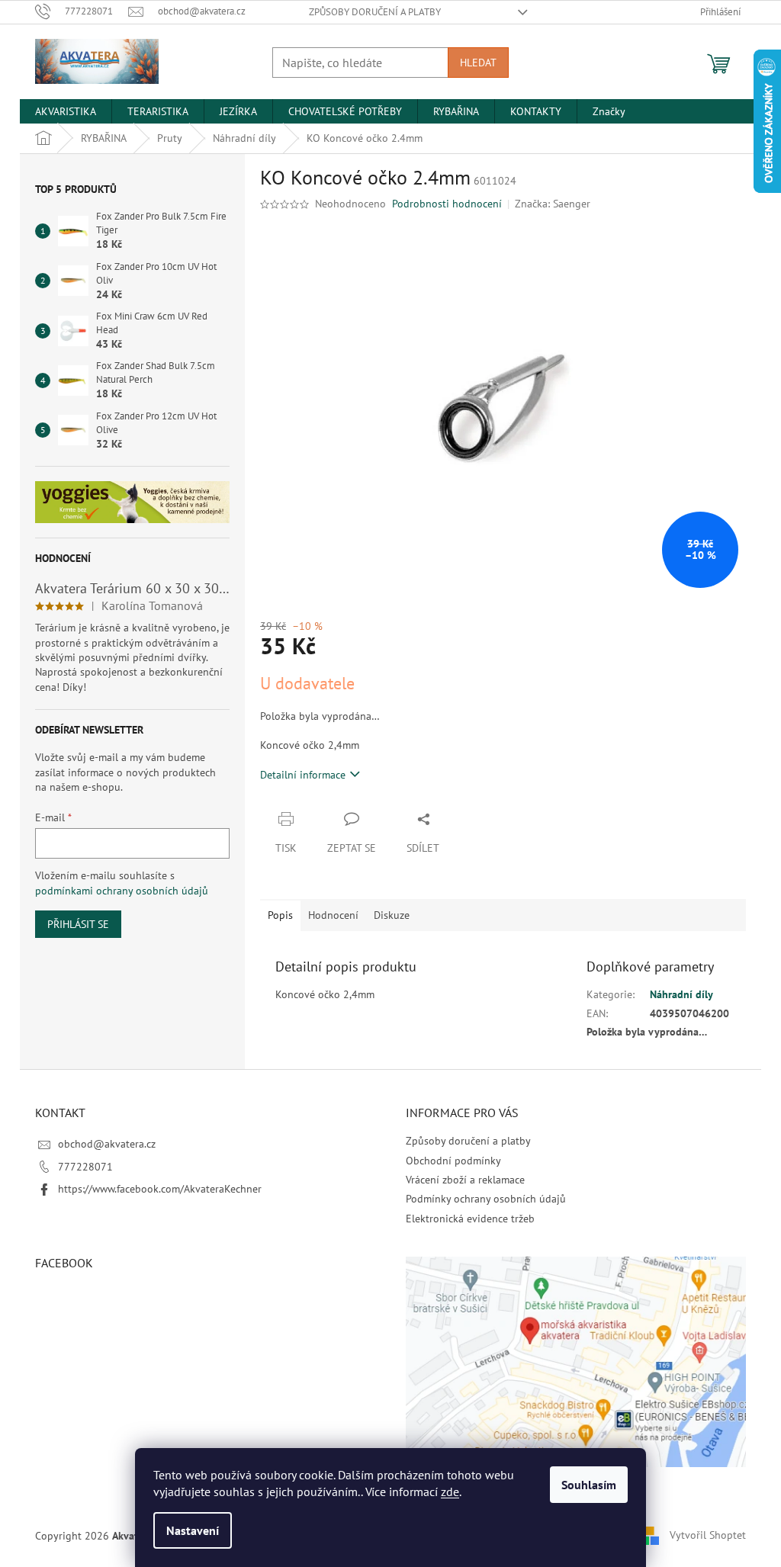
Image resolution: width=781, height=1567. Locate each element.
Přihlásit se (78, 924)
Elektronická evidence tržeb (470, 1218)
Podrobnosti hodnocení (447, 203)
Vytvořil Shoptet (708, 1535)
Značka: (552, 203)
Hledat (478, 62)
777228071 (85, 1167)
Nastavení (192, 1530)
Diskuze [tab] (392, 915)
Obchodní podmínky (453, 1160)
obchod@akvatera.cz (107, 1144)
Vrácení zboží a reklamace (465, 1179)
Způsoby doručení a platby (375, 11)
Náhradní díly (681, 994)
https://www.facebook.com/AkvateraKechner (160, 1189)
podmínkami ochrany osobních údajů (121, 890)
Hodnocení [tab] (333, 915)
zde (450, 1491)
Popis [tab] (280, 915)
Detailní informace (303, 775)
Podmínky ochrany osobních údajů (486, 1199)
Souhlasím (588, 1484)
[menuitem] (65, 111)
